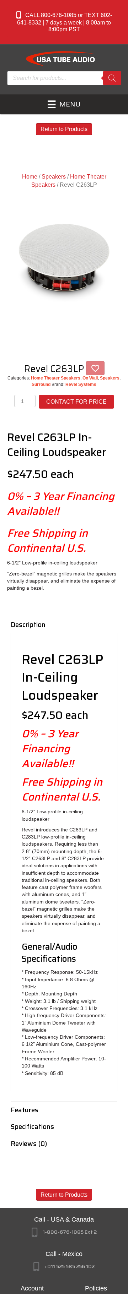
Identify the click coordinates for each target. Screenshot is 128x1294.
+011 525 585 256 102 (69, 1266)
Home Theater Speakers (55, 378)
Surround (41, 384)
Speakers (54, 177)
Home (29, 177)
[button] (64, 22)
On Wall (90, 378)
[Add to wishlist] (95, 368)
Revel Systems (80, 384)
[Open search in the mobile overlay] (64, 78)
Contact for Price (76, 402)
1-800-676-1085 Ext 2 (70, 1232)
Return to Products (64, 129)
